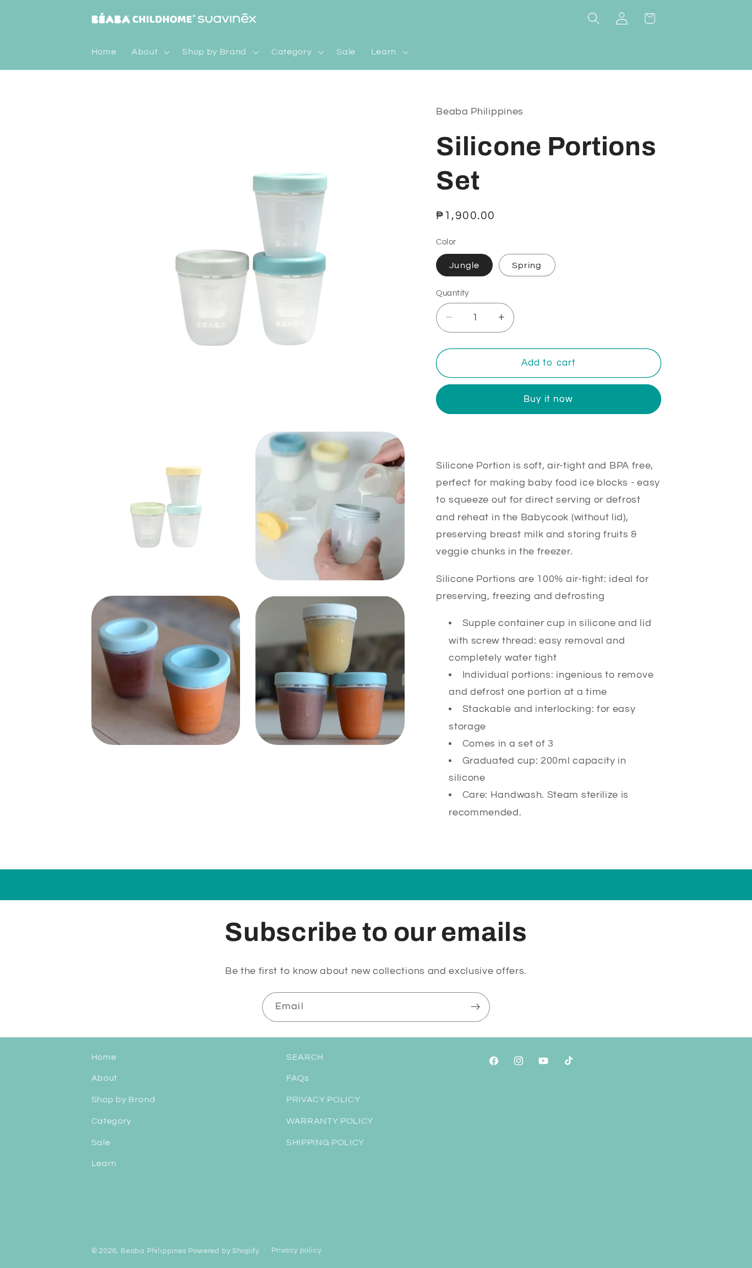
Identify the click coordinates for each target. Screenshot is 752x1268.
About (104, 1078)
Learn (104, 1163)
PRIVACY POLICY (323, 1099)
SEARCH (305, 1057)
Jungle (464, 264)
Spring (527, 264)
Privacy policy (296, 1250)
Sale (101, 1142)
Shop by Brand (123, 1099)
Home (104, 1057)
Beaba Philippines (154, 1251)
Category (111, 1121)
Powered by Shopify (223, 1251)
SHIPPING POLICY (325, 1142)
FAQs (297, 1078)
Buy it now (549, 399)
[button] (149, 52)
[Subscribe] (475, 1007)
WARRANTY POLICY (329, 1121)
